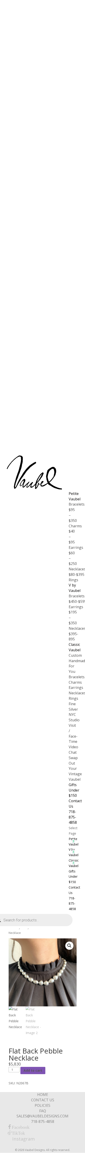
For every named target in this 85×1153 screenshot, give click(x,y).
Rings (73, 579)
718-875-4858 (73, 817)
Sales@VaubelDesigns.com (42, 1116)
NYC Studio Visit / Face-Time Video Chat (74, 733)
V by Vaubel (74, 588)
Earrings (76, 687)
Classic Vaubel (74, 647)
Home (42, 1094)
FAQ (42, 1110)
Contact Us (42, 1099)
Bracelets (77, 676)
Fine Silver (73, 706)
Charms (75, 682)
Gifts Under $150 (74, 790)
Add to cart (33, 1070)
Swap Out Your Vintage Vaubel (75, 768)
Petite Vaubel (74, 496)
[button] (69, 946)
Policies (42, 1105)
